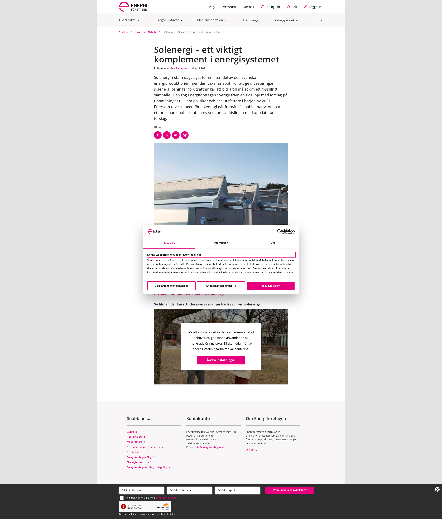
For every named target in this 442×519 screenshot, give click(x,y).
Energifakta (127, 20)
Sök (294, 7)
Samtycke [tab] (169, 243)
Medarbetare (135, 441)
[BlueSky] (185, 135)
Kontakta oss (135, 436)
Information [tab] (221, 242)
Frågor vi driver (168, 20)
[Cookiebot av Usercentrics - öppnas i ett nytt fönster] (280, 231)
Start (122, 32)
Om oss (250, 449)
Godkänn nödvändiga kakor (171, 285)
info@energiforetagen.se (209, 447)
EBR (316, 20)
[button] (271, 6)
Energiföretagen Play (139, 457)
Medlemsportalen (210, 20)
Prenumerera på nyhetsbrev (144, 447)
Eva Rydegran (179, 68)
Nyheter (153, 32)
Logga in (132, 431)
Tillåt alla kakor (271, 285)
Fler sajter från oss (138, 462)
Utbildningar (251, 20)
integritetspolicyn (166, 498)
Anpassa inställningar (219, 285)
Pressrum (137, 32)
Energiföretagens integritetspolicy (147, 467)
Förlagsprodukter (286, 20)
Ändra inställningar (221, 360)
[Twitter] (167, 135)
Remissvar (133, 452)
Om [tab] (273, 242)
